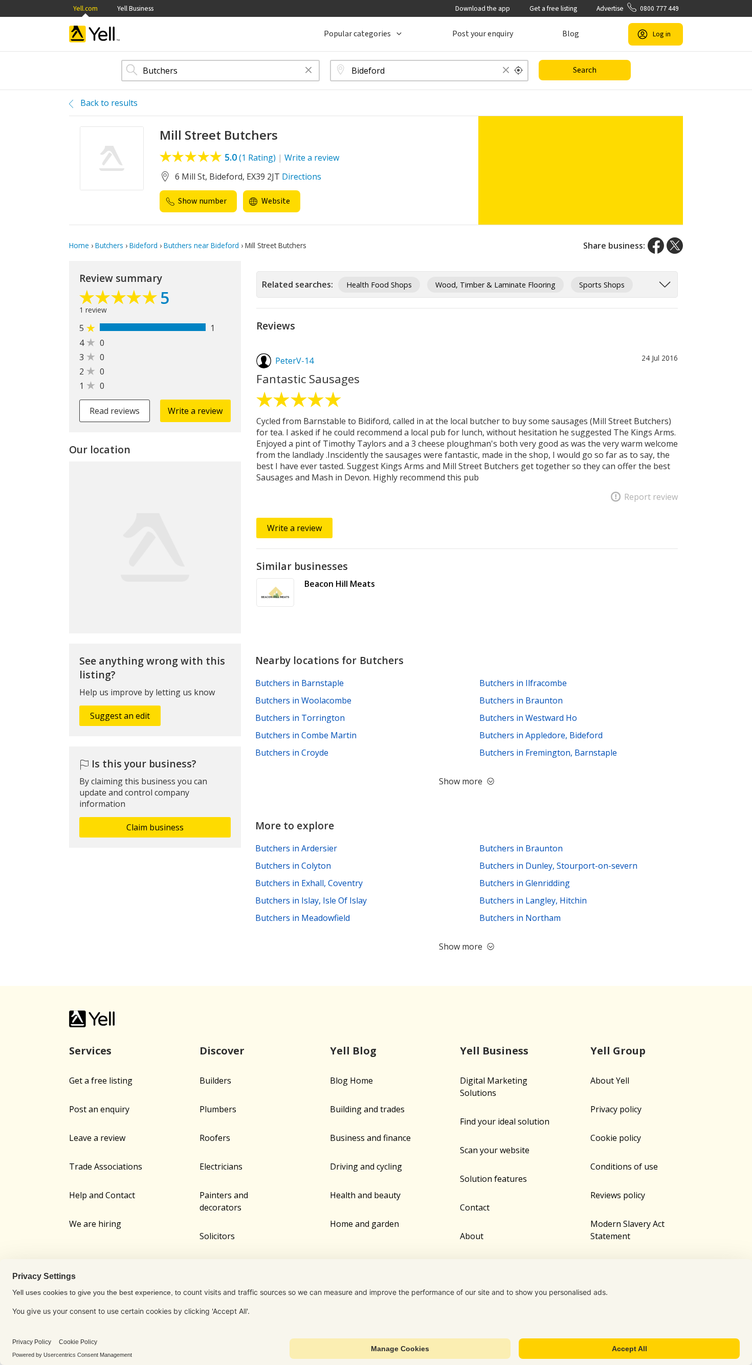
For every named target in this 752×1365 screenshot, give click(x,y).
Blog (570, 33)
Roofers (215, 1137)
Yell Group (618, 1051)
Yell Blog (353, 1051)
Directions (301, 176)
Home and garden (364, 1223)
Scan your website (494, 1150)
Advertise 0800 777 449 (637, 8)
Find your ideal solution (504, 1121)
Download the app (482, 8)
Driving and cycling (366, 1166)
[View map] (155, 547)
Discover (222, 1051)
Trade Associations (105, 1166)
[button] (308, 71)
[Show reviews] (119, 299)
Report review (651, 496)
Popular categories (357, 33)
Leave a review (97, 1137)
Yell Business (135, 8)
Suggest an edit (120, 715)
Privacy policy (616, 1109)
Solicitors (217, 1236)
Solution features (493, 1178)
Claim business (155, 827)
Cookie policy (615, 1137)
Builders (215, 1080)
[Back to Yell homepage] (94, 34)
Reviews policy (617, 1195)
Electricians (221, 1166)
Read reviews (115, 410)
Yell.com (85, 8)
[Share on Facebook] (656, 245)
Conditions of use (624, 1166)
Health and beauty (365, 1195)
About (471, 1236)
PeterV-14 (294, 360)
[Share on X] (675, 245)
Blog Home (351, 1080)
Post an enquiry (99, 1109)
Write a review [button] (195, 410)
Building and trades (367, 1109)
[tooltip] (518, 70)
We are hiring (95, 1223)
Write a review (311, 157)
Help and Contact (102, 1195)
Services (90, 1051)
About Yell (609, 1080)
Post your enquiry (482, 33)
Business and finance (370, 1137)
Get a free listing (553, 8)
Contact (475, 1207)
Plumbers (218, 1109)
